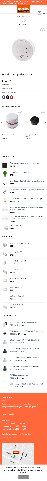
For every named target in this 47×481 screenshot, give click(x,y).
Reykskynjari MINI (8, 135)
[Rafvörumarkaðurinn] (23, 9)
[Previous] (1, 127)
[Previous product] (25, 20)
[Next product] (21, 20)
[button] (39, 12)
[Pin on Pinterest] (11, 97)
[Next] (45, 127)
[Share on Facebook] (3, 97)
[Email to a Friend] (7, 97)
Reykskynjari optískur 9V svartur (33, 136)
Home (18, 16)
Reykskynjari (26, 16)
